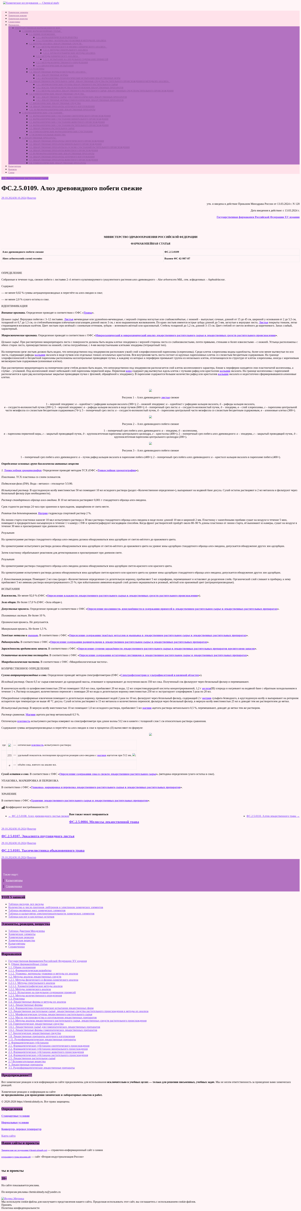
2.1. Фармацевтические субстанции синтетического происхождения (70, 116)
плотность (23, 721)
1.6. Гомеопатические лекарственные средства (56, 94)
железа (206, 688)
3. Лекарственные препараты (38, 138)
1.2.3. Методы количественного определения (62, 62)
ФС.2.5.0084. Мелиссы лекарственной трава (104, 822)
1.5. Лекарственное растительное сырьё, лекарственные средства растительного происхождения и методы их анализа (99, 81)
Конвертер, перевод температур (21, 1129)
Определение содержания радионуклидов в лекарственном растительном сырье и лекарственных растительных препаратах (128, 641)
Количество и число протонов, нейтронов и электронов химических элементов (55, 907)
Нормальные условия (15, 1122)
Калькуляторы (14, 166)
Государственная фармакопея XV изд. (37, 28)
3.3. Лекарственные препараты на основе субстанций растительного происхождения (79, 147)
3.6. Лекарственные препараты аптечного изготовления (62, 157)
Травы (88, 312)
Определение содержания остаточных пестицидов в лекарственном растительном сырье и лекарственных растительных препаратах (163, 655)
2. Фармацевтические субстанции (42, 113)
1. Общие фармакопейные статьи (41, 31)
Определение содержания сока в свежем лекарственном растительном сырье (107, 774)
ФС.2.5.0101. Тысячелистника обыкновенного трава (42, 850)
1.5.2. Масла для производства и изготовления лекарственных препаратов (79, 88)
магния (147, 707)
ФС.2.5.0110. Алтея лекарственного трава (273, 816)
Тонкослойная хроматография (22, 470)
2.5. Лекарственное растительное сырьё (52, 128)
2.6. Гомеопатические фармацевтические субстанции (61, 131)
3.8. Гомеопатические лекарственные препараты (57, 163)
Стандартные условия (15, 1115)
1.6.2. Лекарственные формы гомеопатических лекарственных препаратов (80, 100)
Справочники (14, 22)
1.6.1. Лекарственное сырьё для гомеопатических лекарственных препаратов (81, 97)
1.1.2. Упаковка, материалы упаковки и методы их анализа (71, 40)
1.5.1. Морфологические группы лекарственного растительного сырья (77, 84)
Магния (31, 714)
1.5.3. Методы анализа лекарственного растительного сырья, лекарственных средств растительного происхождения (104, 91)
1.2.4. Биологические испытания (55, 66)
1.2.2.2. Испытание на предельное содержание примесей (75, 59)
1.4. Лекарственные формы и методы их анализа (57, 72)
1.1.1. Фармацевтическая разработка (57, 37)
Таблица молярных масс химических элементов (36, 910)
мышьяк (33, 635)
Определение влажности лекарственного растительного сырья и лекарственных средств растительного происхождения (122, 595)
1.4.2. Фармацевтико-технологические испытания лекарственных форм (78, 78)
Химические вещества (18, 18)
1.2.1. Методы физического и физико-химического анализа (71, 47)
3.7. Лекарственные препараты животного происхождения (63, 160)
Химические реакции (17, 15)
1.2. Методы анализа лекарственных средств (55, 44)
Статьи (11, 172)
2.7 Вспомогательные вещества (47, 135)
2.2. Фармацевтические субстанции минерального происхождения (68, 119)
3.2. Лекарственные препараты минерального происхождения (65, 144)
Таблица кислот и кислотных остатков (31, 916)
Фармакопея (13, 25)
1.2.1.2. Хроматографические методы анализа (69, 53)
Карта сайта (8, 1135)
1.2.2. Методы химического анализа (57, 56)
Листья (68, 319)
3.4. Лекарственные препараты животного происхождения (63, 150)
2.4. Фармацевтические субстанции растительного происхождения (69, 125)
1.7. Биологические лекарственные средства (55, 103)
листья (165, 397)
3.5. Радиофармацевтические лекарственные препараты (61, 153)
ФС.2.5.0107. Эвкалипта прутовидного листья (37, 836)
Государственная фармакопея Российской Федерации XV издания (258, 217)
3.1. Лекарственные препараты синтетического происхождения (66, 141)
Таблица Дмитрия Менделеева (26, 930)
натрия (206, 698)
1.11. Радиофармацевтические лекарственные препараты (62, 109)
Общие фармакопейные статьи (29, 964)
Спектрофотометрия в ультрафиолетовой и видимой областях (160, 675)
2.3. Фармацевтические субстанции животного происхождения (67, 122)
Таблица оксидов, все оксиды (26, 904)
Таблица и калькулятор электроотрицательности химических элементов (51, 913)
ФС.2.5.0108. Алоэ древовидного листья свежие (38, 816)
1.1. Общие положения (42, 34)
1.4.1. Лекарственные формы (52, 75)
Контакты (12, 169)
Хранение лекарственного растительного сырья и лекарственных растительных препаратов (89, 800)
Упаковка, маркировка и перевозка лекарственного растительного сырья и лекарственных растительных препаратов (105, 787)
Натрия (43, 513)
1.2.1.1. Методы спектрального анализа (65, 50)
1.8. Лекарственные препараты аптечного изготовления (62, 106)
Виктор (31, 197)
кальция (40, 354)
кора (129, 370)
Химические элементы (18, 12)
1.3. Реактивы (36, 69)
